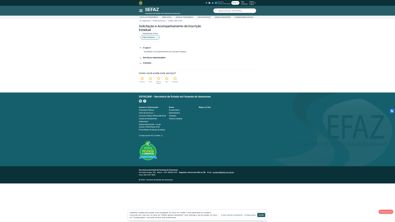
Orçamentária (174, 110)
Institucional (143, 121)
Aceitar (261, 215)
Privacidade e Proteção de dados (152, 130)
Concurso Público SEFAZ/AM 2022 (152, 116)
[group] (162, 80)
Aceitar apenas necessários (232, 215)
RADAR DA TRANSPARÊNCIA (184, 17)
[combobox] (234, 10)
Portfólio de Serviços (159, 21)
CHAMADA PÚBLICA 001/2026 (244, 17)
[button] (235, 3)
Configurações (250, 215)
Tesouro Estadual (175, 119)
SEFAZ (152, 9)
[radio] (142, 79)
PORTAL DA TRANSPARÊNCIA (149, 17)
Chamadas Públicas (146, 110)
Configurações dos (149, 135)
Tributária (172, 116)
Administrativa (174, 113)
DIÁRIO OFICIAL (167, 17)
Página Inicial (146, 21)
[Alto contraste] (209, 3)
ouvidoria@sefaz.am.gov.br (223, 172)
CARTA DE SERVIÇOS (204, 17)
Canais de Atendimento (148, 119)
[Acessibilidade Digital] (206, 3)
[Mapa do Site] (212, 3)
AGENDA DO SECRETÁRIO (223, 17)
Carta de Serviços (146, 113)
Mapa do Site (205, 107)
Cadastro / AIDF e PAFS (175, 21)
